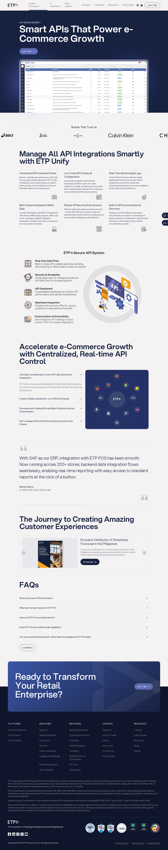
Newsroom (107, 745)
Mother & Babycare (48, 764)
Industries (99, 5)
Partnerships (128, 5)
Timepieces (75, 769)
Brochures (139, 740)
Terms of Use (137, 843)
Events (105, 740)
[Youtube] (26, 834)
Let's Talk (152, 5)
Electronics (44, 740)
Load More (27, 647)
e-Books (138, 729)
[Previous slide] (24, 553)
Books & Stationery (78, 729)
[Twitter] (22, 834)
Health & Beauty (77, 745)
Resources (113, 5)
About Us (106, 729)
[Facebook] (9, 834)
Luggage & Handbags (49, 756)
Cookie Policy (153, 843)
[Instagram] (17, 834)
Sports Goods (46, 769)
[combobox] (137, 5)
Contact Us (108, 750)
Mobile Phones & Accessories (77, 758)
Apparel (43, 729)
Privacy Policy (122, 843)
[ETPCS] (141, 5)
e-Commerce (55, 5)
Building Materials (47, 735)
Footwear (74, 740)
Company (86, 5)
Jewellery (74, 750)
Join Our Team (109, 735)
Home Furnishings (47, 750)
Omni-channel (68, 5)
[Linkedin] (13, 834)
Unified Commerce (34, 5)
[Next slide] (144, 553)
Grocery (43, 745)
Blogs (136, 745)
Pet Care (73, 764)
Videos (137, 750)
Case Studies (140, 735)
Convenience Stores (79, 735)
